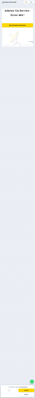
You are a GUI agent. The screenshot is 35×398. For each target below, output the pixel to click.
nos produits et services (17, 25)
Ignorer (26, 394)
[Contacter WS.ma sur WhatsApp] (32, 382)
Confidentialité (23, 387)
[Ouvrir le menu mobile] (3, 2)
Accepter (26, 390)
